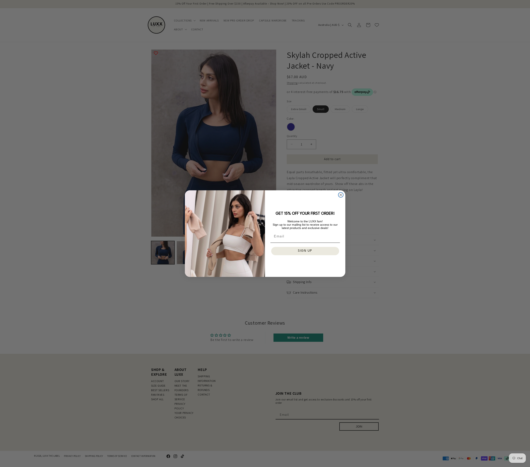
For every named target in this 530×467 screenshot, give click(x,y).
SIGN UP (305, 251)
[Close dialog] (340, 194)
